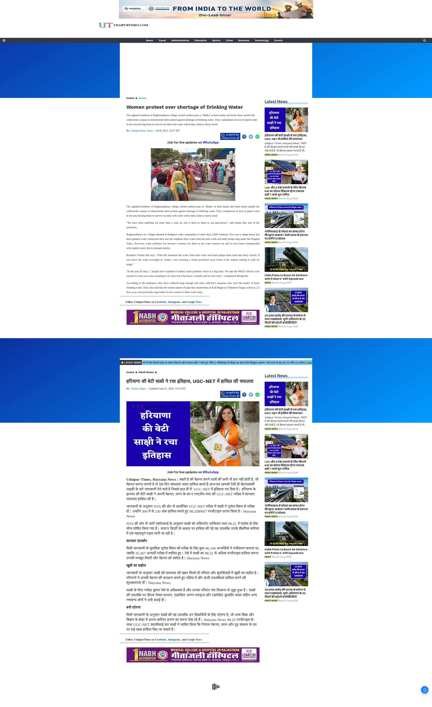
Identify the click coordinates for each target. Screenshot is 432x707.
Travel (162, 40)
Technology (262, 40)
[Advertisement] (216, 66)
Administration (180, 40)
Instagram (174, 301)
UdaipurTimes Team (142, 130)
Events (278, 40)
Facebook (160, 301)
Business (243, 40)
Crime (229, 40)
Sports (216, 40)
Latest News (276, 101)
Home (130, 98)
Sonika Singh (138, 388)
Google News (194, 301)
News (149, 40)
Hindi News (146, 372)
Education (201, 40)
